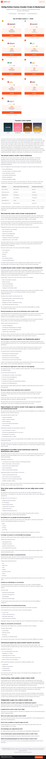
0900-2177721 (10, 749)
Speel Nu (12, 35)
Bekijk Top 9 (41, 1)
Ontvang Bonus (39, 757)
